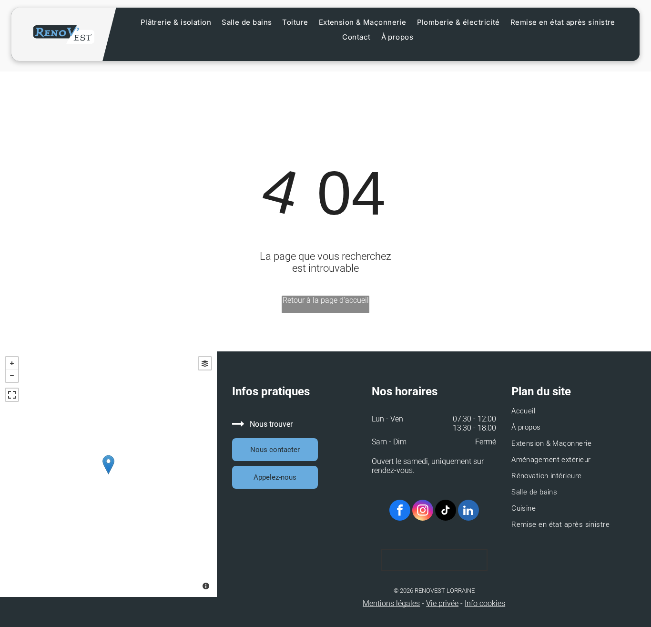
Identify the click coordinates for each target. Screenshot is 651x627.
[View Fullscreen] (12, 395)
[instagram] (422, 511)
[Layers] (205, 363)
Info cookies (485, 603)
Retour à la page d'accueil (326, 300)
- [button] (12, 376)
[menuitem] (175, 22)
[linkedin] (468, 511)
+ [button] (12, 363)
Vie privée (442, 603)
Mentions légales (391, 603)
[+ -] (108, 474)
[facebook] (399, 511)
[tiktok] (445, 511)
